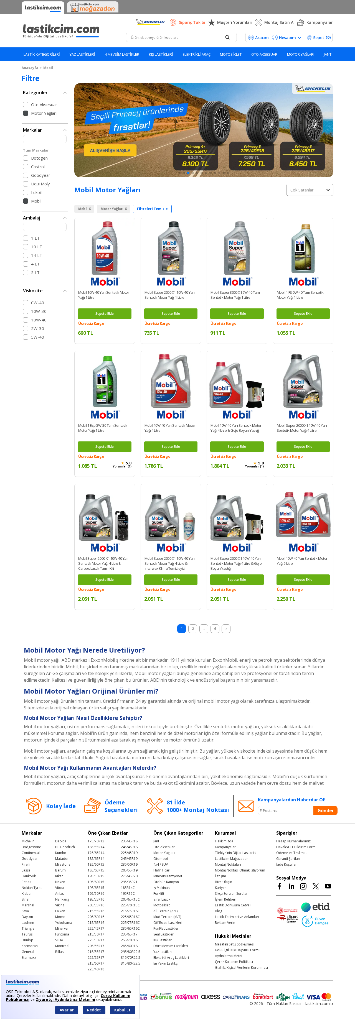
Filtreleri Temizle (152, 208)
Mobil (48, 67)
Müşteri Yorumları (234, 22)
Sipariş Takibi (192, 22)
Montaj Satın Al (279, 22)
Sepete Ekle (104, 313)
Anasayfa (30, 67)
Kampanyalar (319, 22)
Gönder (326, 810)
